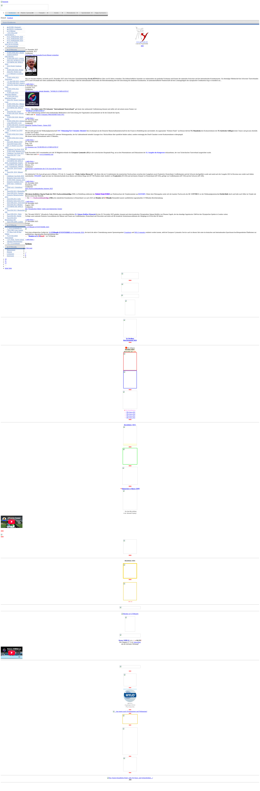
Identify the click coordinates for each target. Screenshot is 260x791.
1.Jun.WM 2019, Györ (14, 123)
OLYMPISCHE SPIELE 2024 (14, 63)
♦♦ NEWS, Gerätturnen (14, 29)
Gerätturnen (12, 13)
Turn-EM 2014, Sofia (14, 199)
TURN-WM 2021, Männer (15, 104)
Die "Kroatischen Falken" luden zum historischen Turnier (43, 209)
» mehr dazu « (29, 84)
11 (5, 261)
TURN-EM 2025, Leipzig (15, 58)
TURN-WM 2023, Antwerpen (12, 78)
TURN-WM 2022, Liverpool (12, 90)
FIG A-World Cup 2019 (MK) (13, 131)
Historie (9, 252)
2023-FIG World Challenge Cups (15, 86)
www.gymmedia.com (46, 154)
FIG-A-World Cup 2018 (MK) (14, 146)
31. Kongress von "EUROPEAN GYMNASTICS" (41, 147)
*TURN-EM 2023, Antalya (16, 83)
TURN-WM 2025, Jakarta (15, 53)
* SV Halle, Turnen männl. (15, 239)
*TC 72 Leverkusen (13, 243)
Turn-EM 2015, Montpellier (16, 191)
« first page (28, 248)
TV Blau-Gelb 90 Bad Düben (13, 233)
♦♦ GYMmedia (12, 247)
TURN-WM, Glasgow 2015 (16, 180)
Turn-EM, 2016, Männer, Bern (14, 173)
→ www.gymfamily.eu (14, 228)
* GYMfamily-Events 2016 (16, 159)
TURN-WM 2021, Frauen (15, 106)
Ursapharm (127, 232)
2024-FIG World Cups (14, 72)
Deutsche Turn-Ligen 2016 (15, 178)
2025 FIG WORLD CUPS (15, 60)
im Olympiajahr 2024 (66, 232)
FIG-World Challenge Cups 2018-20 (15, 127)
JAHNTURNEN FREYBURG (11, 55)
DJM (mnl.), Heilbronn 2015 (13, 184)
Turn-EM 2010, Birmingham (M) (11, 219)
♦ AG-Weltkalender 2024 (15, 40)
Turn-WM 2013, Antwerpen (16, 203)
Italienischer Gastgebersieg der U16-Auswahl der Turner (43, 168)
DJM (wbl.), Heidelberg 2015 (13, 188)
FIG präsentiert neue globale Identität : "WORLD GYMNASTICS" (47, 91)
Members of (36, 236)
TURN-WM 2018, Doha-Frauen (14, 139)
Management (11, 250)
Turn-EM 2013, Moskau (15, 204)
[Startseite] (4, 2)
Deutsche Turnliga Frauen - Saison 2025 (38, 125)
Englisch (10, 18)
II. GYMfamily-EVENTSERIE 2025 (37, 227)
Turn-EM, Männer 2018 (14, 142)
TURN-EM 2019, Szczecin (16, 125)
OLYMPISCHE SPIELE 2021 (14, 108)
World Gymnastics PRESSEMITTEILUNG (50, 114)
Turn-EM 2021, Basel (14, 111)
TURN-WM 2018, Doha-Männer (14, 135)
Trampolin (42, 13)
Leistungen (10, 254)
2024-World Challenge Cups (13, 67)
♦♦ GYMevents (12, 50)
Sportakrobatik (86, 13)
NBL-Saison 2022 (130, 417)
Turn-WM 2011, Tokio (14, 214)
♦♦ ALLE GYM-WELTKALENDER (11, 43)
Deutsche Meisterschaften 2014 (14, 196)
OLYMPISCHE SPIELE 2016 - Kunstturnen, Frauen (14, 162)
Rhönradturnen (71, 13)
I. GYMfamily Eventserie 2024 (14, 74)
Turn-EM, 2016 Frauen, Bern (13, 169)
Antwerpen (137, 642)
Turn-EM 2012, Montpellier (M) (15, 211)
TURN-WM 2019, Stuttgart (16, 121)
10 (5, 259)
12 (5, 263)
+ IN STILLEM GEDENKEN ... (11, 34)
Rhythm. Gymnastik (27, 13)
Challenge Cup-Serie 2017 (15, 153)
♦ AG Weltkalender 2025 (15, 38)
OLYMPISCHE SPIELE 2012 (14, 207)
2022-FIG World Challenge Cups (15, 101)
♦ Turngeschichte (12, 46)
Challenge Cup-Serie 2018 (15, 149)
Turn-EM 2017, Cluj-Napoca (13, 156)
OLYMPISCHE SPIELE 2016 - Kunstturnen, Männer (14, 165)
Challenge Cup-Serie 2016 (15, 176)
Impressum (10, 256)
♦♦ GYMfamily (11, 225)
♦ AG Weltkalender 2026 (15, 37)
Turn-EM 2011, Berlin (14, 216)
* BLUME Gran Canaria (15, 230)
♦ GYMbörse (11, 31)
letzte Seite (8, 268)
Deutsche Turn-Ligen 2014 (15, 201)
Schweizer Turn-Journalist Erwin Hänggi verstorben (42, 55)
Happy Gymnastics (100, 13)
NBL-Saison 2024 (130, 414)
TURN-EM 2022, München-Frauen (11, 97)
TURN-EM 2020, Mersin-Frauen (14, 118)
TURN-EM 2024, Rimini (15, 70)
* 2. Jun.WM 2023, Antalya (16, 81)
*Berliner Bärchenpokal (14, 241)
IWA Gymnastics (139, 232)
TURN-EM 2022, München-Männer (11, 93)
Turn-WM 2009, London (15, 222)
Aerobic (56, 13)
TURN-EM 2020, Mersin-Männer (14, 114)
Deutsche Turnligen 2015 (15, 182)
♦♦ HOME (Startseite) (14, 27)
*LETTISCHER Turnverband (11, 237)
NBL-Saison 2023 (130, 416)
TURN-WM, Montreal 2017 (16, 151)
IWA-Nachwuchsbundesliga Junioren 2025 (39, 188)
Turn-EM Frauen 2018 (14, 144)
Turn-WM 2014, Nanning (15, 193)
